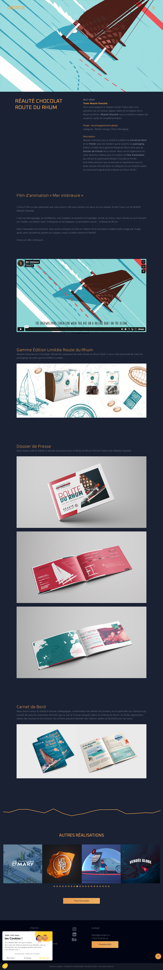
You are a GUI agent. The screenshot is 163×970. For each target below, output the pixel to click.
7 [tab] (71, 886)
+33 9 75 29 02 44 (100, 938)
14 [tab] (91, 886)
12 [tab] (86, 886)
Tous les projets (81, 901)
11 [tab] (83, 886)
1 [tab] (54, 886)
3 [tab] (60, 886)
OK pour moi (44, 958)
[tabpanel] (22, 864)
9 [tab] (77, 886)
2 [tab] (57, 886)
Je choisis (27, 958)
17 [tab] (100, 886)
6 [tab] (68, 886)
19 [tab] (106, 886)
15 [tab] (94, 886)
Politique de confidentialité (74, 966)
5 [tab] (66, 886)
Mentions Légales (56, 966)
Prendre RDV (105, 944)
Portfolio (34, 931)
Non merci (11, 958)
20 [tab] (109, 886)
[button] (5, 966)
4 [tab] (63, 886)
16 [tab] (97, 886)
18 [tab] (103, 886)
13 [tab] (88, 886)
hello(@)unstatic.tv (101, 935)
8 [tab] (74, 886)
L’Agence (34, 928)
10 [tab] (80, 886)
